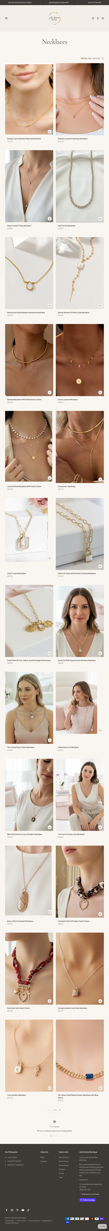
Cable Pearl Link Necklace (68, 747)
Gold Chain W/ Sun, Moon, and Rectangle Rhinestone (29, 660)
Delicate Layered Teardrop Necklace (72, 138)
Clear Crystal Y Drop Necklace (19, 225)
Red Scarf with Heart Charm (18, 1008)
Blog (42, 1157)
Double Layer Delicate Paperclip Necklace (24, 138)
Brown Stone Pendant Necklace (20, 921)
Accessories (63, 1165)
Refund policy (9, 1221)
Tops (61, 1177)
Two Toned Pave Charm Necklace (20, 747)
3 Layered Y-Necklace (67, 486)
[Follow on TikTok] (28, 1210)
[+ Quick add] (50, 132)
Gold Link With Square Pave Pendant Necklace (77, 660)
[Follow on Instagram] (12, 1210)
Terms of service (34, 1221)
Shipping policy (47, 1221)
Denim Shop (63, 1161)
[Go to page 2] (59, 1110)
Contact (44, 1161)
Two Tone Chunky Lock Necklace (71, 834)
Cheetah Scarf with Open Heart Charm (73, 921)
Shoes (61, 1173)
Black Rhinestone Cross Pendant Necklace (24, 834)
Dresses (62, 1169)
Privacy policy (21, 1221)
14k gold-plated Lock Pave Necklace (72, 1008)
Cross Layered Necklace (68, 399)
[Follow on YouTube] (22, 1210)
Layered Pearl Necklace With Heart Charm (24, 486)
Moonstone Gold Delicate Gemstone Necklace (26, 312)
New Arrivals (63, 1157)
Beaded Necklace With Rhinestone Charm (24, 399)
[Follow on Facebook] (6, 1210)
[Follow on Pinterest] (17, 1210)
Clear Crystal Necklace (16, 573)
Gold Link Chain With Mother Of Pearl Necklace (77, 573)
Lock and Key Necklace (16, 1095)
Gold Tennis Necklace (66, 225)
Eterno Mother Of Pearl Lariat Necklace (73, 312)
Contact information (12, 1223)
